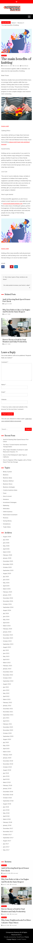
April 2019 (6, 779)
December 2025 (8, 561)
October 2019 (7, 767)
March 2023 (6, 662)
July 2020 (6, 742)
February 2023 (7, 665)
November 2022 (8, 675)
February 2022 (7, 702)
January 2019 (7, 788)
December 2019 (8, 761)
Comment (4, 362)
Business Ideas (7, 478)
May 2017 (6, 850)
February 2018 (7, 822)
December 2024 (8, 598)
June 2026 (6, 543)
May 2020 (6, 745)
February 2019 (7, 785)
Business (5, 475)
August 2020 (7, 739)
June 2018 (6, 810)
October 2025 (7, 567)
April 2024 (6, 622)
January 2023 (7, 669)
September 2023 (8, 644)
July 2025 (6, 576)
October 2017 (7, 834)
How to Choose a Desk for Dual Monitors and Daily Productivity (15, 341)
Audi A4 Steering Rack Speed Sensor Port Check (16, 300)
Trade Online (7, 527)
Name (3, 384)
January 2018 (7, 825)
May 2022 (6, 693)
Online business (7, 511)
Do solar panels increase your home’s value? (16, 285)
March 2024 (6, 626)
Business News (7, 484)
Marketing (6, 505)
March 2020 (6, 751)
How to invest (7, 496)
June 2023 (6, 653)
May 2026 (6, 546)
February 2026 (7, 555)
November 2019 (8, 764)
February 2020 (7, 755)
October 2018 (7, 798)
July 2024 (6, 613)
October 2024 (7, 604)
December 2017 (8, 828)
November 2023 (8, 638)
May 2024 (6, 619)
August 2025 (7, 573)
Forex (4, 493)
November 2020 (8, 730)
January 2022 (7, 705)
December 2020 (8, 727)
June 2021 (6, 718)
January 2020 (7, 758)
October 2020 (7, 733)
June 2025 (6, 579)
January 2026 (7, 558)
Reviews (4, 55)
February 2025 (7, 592)
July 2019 (6, 773)
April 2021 (6, 721)
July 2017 (6, 844)
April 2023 (6, 659)
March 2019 (6, 782)
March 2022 (6, 699)
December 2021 (8, 708)
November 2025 (8, 564)
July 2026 (6, 539)
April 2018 (6, 816)
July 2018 (6, 807)
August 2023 (7, 647)
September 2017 (8, 837)
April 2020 (6, 748)
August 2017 (7, 841)
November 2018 (8, 794)
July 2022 (6, 687)
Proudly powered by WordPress (14, 937)
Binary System (7, 471)
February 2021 (7, 724)
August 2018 (7, 804)
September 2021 (8, 715)
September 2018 (8, 801)
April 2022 (6, 696)
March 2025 (6, 589)
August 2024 (7, 610)
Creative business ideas (10, 490)
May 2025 (6, 582)
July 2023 (6, 650)
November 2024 (8, 601)
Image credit (5, 126)
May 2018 (6, 813)
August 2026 (7, 536)
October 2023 (7, 641)
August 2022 (7, 684)
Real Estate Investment (10, 514)
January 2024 (7, 632)
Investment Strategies (9, 502)
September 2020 (8, 736)
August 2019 (7, 770)
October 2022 (7, 678)
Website (3, 399)
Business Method (8, 481)
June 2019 (6, 776)
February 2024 (7, 629)
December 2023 (8, 635)
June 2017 (6, 847)
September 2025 (8, 570)
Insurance (6, 499)
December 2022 (8, 672)
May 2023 (6, 656)
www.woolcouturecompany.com (12, 203)
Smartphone (6, 524)
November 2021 (8, 712)
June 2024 (6, 616)
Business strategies (9, 487)
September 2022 (8, 681)
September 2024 (8, 607)
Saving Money (7, 521)
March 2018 (6, 819)
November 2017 (8, 831)
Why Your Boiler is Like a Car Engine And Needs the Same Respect (16, 311)
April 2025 (6, 586)
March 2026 (6, 552)
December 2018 (8, 791)
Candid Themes (21, 939)
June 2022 (6, 690)
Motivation (6, 508)
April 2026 (6, 549)
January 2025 (7, 595)
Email (3, 392)
